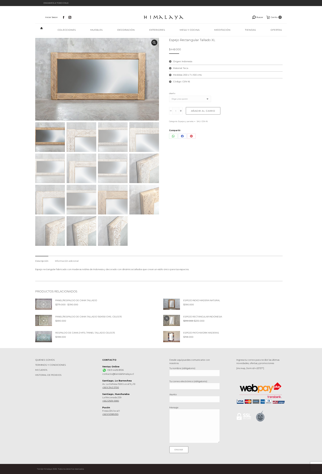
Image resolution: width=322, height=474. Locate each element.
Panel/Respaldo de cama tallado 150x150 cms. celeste (88, 316)
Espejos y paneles (186, 121)
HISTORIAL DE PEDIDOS (48, 375)
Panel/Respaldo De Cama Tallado (76, 300)
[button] (154, 43)
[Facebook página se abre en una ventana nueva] (63, 17)
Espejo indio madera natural (201, 300)
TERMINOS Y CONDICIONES (50, 365)
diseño (172, 93)
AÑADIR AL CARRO (203, 110)
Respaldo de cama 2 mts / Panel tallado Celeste (85, 332)
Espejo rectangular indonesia (202, 316)
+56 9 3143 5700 (110, 387)
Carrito (276, 17)
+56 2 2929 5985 (110, 400)
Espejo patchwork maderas (201, 332)
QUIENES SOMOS (45, 359)
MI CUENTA (41, 370)
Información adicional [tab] (66, 261)
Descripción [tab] (41, 261)
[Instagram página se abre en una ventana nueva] (69, 17)
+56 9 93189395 (110, 414)
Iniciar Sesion (51, 17)
